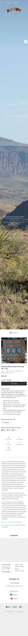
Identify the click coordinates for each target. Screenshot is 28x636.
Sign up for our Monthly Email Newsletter (12, 522)
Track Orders (19, 439)
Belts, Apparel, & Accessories (14, 371)
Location (8, 2)
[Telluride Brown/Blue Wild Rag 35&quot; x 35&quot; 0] (14, 350)
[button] (6, 422)
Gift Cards (8, 450)
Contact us (16, 2)
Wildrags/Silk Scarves (7, 372)
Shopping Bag (19, 444)
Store (2, 371)
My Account (8, 439)
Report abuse (20, 611)
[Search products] (26, 41)
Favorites (8, 444)
